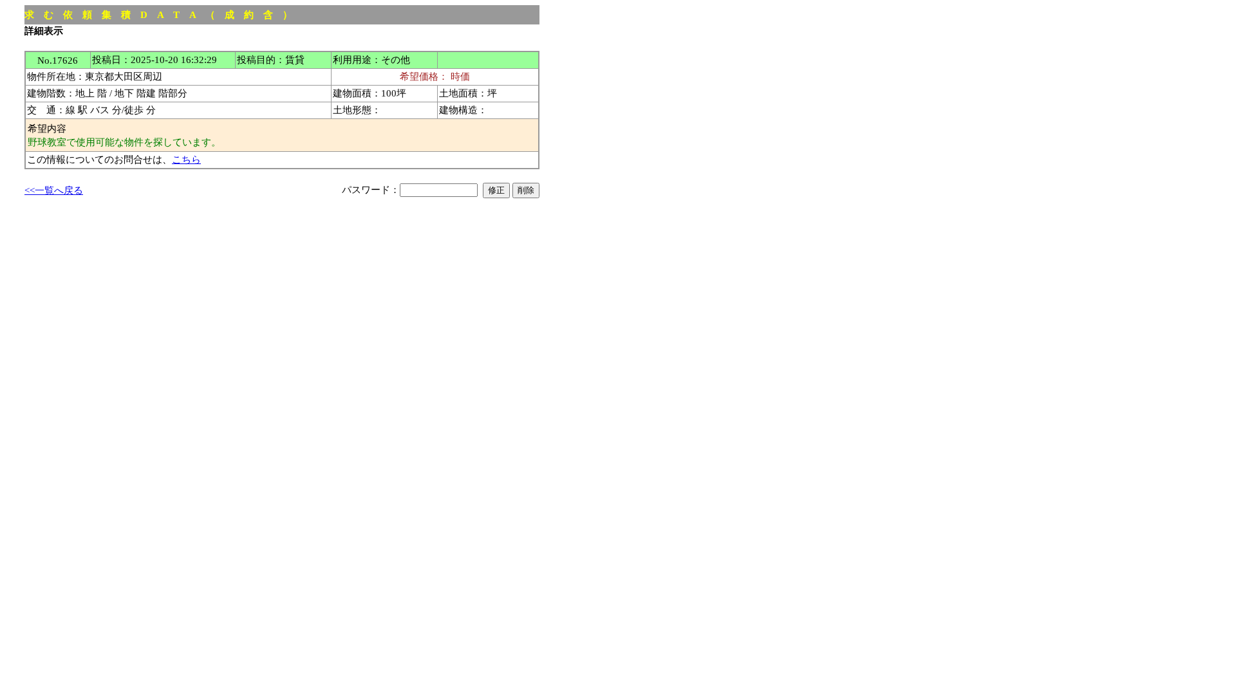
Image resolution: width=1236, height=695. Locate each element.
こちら (186, 159)
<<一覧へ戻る (53, 190)
